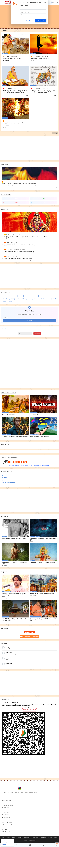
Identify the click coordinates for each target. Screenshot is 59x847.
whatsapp (44, 198)
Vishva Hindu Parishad (8, 810)
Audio (4, 475)
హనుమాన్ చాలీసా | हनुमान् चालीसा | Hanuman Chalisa (42, 562)
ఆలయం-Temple (41, 299)
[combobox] (23, 14)
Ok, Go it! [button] (3, 844)
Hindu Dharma (5, 296)
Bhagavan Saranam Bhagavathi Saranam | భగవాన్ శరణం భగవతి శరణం (19, 251)
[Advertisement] (29, 148)
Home (3, 837)
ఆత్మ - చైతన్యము (5, 299)
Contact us (19, 837)
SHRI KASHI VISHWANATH (9, 827)
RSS (4, 803)
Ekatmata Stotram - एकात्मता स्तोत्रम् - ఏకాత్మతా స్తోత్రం (43, 539)
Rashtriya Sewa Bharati (8, 805)
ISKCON (5, 829)
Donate (13, 837)
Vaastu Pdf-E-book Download (8, 485)
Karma (50, 296)
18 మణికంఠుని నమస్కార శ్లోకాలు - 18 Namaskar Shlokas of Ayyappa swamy (20, 244)
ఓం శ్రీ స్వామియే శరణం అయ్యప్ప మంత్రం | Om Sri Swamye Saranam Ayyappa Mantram (25, 237)
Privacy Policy (27, 837)
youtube (16, 202)
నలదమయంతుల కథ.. (34, 414)
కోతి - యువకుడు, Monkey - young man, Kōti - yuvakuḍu (15, 436)
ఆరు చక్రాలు (29, 299)
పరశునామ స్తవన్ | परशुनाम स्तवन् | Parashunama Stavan (14, 563)
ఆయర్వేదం (23, 299)
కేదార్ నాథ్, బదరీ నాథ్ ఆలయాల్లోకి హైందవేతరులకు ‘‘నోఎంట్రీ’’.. (42, 593)
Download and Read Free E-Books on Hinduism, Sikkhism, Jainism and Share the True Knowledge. (29, 465)
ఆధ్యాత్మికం (17, 299)
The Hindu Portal (6, 820)
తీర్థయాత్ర (4, 301)
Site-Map (50, 837)
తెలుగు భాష (10, 301)
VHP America (6, 815)
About (8, 837)
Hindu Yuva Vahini (7, 812)
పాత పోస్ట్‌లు (55, 133)
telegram (44, 202)
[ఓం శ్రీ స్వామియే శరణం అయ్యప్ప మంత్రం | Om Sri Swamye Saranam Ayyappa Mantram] (29, 222)
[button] (57, 2)
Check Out (4, 842)
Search (37, 334)
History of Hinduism (43, 296)
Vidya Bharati (6, 808)
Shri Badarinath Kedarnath (9, 832)
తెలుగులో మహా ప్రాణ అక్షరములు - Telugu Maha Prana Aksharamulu (18, 258)
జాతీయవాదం (48, 299)
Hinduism (20, 296)
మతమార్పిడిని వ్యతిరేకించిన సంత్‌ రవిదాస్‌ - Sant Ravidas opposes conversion (19, 183)
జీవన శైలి (54, 299)
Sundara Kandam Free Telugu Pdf (9, 482)
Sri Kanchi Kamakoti (7, 825)
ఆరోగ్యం (34, 299)
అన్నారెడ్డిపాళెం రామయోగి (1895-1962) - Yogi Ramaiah (14, 538)
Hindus (25, 296)
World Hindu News (7, 822)
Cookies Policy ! (35, 837)
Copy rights (43, 837)
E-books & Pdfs (6, 480)
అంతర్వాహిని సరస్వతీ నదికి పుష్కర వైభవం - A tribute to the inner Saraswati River (14, 619)
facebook (16, 198)
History (36, 296)
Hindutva (31, 296)
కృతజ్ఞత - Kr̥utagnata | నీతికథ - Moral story (39, 436)
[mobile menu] (2, 2)
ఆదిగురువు (12, 299)
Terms (55, 837)
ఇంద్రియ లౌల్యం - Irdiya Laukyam (9, 414)
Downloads (5, 477)
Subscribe (41, 20)
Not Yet (28, 20)
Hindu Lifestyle (13, 296)
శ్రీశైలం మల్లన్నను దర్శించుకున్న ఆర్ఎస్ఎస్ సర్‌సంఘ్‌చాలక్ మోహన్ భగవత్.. (43, 619)
